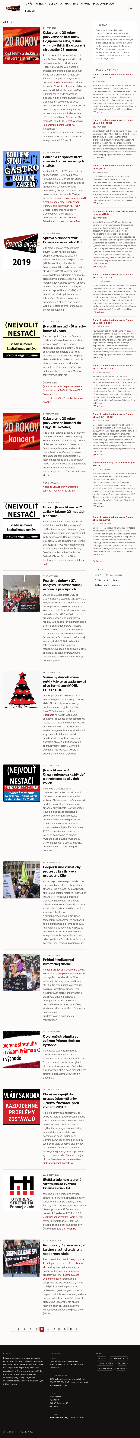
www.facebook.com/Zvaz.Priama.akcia (67, 1417)
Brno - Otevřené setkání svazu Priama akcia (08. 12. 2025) (113, 367)
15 (71, 1329)
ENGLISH (30, 10)
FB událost (99, 312)
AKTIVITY (41, 3)
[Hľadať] (131, 8)
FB (134, 251)
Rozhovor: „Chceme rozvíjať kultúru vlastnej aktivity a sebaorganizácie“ (64, 1249)
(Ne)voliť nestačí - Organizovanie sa (62, 386)
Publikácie (48, 714)
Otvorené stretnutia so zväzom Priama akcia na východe (61, 1040)
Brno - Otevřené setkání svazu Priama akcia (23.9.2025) (113, 518)
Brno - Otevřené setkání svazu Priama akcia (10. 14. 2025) (113, 415)
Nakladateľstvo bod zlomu (68, 82)
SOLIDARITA (55, 3)
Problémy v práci (101, 580)
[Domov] (13, 8)
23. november (69, 1228)
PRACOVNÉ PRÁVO (103, 3)
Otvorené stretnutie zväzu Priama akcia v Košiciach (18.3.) (114, 212)
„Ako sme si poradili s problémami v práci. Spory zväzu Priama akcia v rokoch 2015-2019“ (64, 202)
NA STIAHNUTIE (81, 3)
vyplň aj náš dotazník (111, 257)
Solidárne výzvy (101, 585)
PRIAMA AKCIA (26, 1432)
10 (42, 1329)
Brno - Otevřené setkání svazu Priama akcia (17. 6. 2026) (113, 76)
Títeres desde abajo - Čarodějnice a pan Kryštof (114, 464)
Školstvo (116, 580)
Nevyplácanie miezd (114, 575)
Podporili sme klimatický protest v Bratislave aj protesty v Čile (62, 871)
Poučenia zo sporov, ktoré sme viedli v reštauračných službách (63, 161)
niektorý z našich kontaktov (58, 1163)
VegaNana (116, 585)
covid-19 (98, 575)
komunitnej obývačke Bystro (60, 1217)
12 (53, 1329)
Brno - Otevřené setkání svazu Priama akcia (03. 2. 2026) (113, 321)
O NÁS (28, 3)
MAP (67, 3)
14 (65, 1329)
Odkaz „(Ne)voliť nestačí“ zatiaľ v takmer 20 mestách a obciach (64, 511)
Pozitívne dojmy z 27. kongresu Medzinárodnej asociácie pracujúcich (62, 585)
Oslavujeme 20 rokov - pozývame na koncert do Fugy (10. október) (62, 423)
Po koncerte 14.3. (52, 55)
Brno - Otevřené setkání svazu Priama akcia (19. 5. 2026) (113, 121)
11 (48, 1329)
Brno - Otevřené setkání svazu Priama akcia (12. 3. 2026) (113, 276)
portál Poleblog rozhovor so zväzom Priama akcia (63, 1263)
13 (59, 1329)
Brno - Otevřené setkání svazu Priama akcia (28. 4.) (113, 167)
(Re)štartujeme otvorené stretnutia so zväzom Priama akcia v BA (62, 1184)
